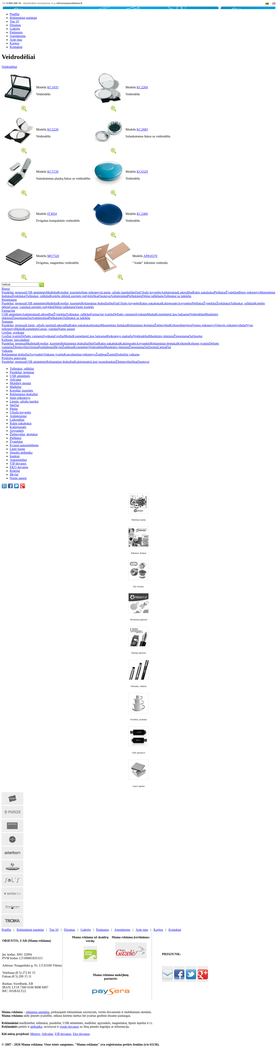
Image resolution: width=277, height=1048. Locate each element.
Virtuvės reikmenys (227, 325)
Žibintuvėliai (21, 347)
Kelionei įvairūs (198, 343)
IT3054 (52, 213)
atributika (36, 1026)
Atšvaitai (15, 379)
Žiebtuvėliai (162, 325)
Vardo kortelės (84, 307)
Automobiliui (18, 460)
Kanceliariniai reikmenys (80, 354)
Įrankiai (96, 325)
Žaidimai (68, 347)
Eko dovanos (81, 1034)
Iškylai (58, 347)
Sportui (197, 336)
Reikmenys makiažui (120, 336)
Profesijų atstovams (14, 358)
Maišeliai (52, 292)
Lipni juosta (98, 361)
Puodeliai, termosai (14, 292)
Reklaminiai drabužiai (95, 303)
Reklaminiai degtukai (140, 325)
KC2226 (52, 129)
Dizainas (69, 929)
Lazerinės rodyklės (81, 296)
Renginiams (9, 299)
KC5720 (52, 171)
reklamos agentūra (37, 1012)
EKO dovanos (19, 467)
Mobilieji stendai (20, 383)
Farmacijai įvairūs (101, 314)
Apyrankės (185, 303)
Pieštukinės (134, 296)
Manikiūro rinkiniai (161, 336)
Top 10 (53, 929)
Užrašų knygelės (150, 292)
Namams (7, 321)
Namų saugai (66, 329)
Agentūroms (122, 929)
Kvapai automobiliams (24, 445)
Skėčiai (135, 292)
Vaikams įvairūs (54, 354)
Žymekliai (232, 292)
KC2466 (142, 213)
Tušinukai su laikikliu (177, 296)
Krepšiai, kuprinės (69, 292)
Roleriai (15, 471)
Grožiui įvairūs (11, 336)
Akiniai (33, 347)
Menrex (35, 1034)
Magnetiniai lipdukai (114, 325)
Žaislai (111, 354)
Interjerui (186, 325)
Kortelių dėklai (59, 296)
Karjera (158, 929)
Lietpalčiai (164, 347)
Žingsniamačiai (22, 318)
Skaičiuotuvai (102, 296)
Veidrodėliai (9, 67)
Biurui (6, 288)
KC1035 (52, 87)
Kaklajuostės (169, 303)
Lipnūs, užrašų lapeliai (116, 292)
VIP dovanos (18, 463)
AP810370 (150, 256)
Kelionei (175, 325)
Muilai (151, 314)
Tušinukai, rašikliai (38, 296)
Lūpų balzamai (179, 314)
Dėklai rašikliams (153, 296)
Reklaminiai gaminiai (30, 929)
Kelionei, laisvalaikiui (15, 340)
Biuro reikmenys (249, 292)
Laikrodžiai (185, 292)
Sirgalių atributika (21, 452)
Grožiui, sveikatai (13, 332)
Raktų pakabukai (203, 292)
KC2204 (142, 87)
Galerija (86, 929)
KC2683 (142, 129)
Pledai (14, 408)
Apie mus (142, 929)
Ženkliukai (19, 296)
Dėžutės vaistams (124, 314)
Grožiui (59, 336)
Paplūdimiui (46, 347)
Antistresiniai (169, 292)
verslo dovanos (69, 1026)
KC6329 (142, 171)
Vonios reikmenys (203, 325)
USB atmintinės (36, 292)
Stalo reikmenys (91, 292)
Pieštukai (220, 292)
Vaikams (7, 351)
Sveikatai (141, 314)
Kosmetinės (162, 314)
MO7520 (53, 256)
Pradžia (6, 929)
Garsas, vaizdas (19, 307)
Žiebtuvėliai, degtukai (24, 434)
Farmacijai (8, 310)
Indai (243, 325)
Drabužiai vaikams (128, 354)
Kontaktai (175, 929)
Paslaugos (102, 929)
